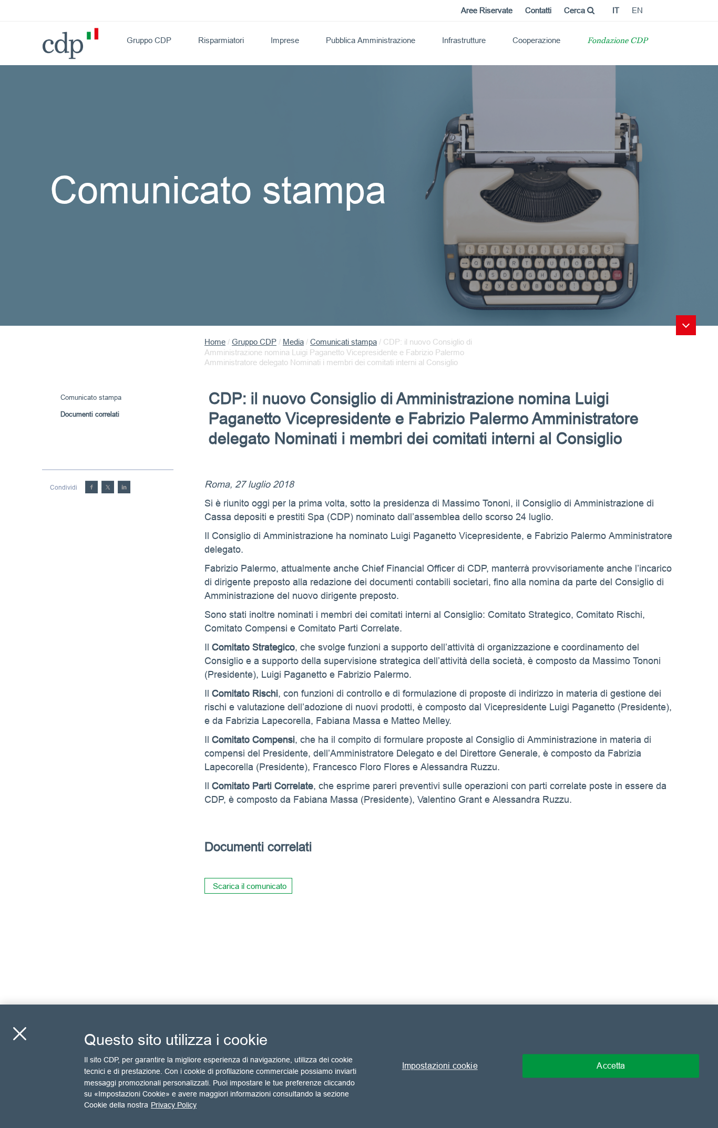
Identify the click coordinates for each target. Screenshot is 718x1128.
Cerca (575, 10)
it (615, 10)
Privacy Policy (174, 1105)
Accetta (611, 1066)
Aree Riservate (486, 10)
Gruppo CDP (149, 40)
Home (214, 341)
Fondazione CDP (617, 41)
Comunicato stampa (90, 397)
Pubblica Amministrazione (370, 40)
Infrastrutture (464, 40)
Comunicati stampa (343, 341)
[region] (359, 1066)
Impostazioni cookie (440, 1066)
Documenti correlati (89, 414)
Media (293, 341)
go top (686, 325)
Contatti (538, 10)
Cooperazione (536, 40)
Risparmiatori (221, 40)
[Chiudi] (19, 1034)
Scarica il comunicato (249, 886)
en (637, 10)
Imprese (285, 40)
